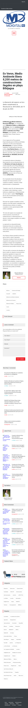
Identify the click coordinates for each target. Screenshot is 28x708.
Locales (7, 93)
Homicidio (18, 639)
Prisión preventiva (17, 662)
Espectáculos (20, 588)
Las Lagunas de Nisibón (9, 649)
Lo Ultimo (6, 385)
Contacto (19, 705)
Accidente (6, 616)
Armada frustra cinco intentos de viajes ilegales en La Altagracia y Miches (18, 456)
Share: (5, 284)
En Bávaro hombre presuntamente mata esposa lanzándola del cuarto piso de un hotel (13, 411)
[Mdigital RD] (14, 25)
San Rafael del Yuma (8, 672)
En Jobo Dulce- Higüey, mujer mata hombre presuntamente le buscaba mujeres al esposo (12, 392)
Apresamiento (7, 623)
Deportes (6, 588)
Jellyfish (14, 293)
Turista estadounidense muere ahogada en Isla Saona (17, 476)
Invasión (8, 293)
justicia (11, 642)
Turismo (5, 604)
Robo (20, 665)
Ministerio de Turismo (11, 300)
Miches (14, 655)
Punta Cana (18, 303)
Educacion (12, 588)
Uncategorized (7, 424)
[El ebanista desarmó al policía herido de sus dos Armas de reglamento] (6, 531)
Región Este (6, 601)
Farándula (6, 591)
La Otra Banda (7, 646)
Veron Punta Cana (7, 675)
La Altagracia (18, 642)
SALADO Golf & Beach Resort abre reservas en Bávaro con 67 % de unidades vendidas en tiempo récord (12, 402)
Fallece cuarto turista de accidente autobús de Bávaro (17, 511)
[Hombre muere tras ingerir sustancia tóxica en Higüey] (6, 448)
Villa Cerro (21, 675)
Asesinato (14, 623)
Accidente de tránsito (15, 616)
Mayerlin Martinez (8, 94)
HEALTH (12, 591)
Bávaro (8, 290)
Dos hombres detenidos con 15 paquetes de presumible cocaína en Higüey (18, 551)
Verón (7, 306)
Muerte (15, 659)
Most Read (6, 368)
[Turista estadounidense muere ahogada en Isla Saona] (6, 477)
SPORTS (18, 601)
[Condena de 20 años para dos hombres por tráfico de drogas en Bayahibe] (6, 467)
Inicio (6, 702)
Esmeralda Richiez (8, 636)
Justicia (14, 595)
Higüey (12, 639)
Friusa (15, 636)
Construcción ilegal (16, 290)
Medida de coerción (16, 652)
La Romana (14, 646)
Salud (12, 601)
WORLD (19, 604)
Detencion (17, 626)
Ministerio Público (10, 303)
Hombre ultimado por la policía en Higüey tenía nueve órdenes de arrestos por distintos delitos (13, 382)
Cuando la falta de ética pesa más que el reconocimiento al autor (6, 8)
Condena (11, 626)
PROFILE (19, 277)
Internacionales (7, 595)
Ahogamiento (13, 619)
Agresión (6, 619)
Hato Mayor (6, 639)
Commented (12, 368)
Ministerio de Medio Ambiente (12, 297)
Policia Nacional (7, 662)
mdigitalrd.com (7, 652)
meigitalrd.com (7, 655)
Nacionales (18, 598)
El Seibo (12, 632)
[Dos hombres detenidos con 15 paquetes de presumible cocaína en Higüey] (6, 553)
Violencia (6, 678)
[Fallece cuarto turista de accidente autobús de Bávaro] (6, 512)
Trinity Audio (16, 116)
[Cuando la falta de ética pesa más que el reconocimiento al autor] (6, 438)
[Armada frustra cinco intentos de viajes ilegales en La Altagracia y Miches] (6, 458)
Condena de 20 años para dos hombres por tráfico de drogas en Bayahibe (18, 466)
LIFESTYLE (20, 595)
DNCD (17, 629)
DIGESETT (11, 629)
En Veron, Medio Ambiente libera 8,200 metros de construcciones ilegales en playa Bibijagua (13, 81)
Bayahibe (21, 623)
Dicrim (5, 629)
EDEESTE (6, 632)
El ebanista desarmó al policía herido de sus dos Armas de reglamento (17, 530)
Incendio (5, 642)
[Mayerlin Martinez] (6, 275)
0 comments (7, 95)
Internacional (19, 591)
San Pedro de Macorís (8, 669)
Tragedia (17, 672)
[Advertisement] (14, 50)
